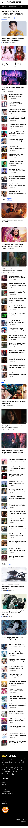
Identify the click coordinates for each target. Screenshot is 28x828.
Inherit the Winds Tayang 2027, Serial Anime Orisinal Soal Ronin (16, 653)
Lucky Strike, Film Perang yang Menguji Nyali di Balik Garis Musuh (17, 322)
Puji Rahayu (5, 590)
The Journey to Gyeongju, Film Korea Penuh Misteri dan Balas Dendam (17, 337)
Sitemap (3, 789)
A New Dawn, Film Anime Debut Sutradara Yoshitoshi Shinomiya (17, 698)
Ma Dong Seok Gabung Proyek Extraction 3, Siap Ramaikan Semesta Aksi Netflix (17, 118)
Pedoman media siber (7, 793)
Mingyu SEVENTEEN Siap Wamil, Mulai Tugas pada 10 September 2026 (17, 170)
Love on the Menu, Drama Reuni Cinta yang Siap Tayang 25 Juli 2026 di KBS (17, 505)
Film (21, 6)
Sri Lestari (4, 248)
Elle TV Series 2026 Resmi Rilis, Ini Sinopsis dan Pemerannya (16, 557)
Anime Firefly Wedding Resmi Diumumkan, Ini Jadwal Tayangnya (17, 728)
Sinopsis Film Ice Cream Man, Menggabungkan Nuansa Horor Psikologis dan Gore (17, 352)
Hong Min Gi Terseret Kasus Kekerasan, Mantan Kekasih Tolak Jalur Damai (17, 111)
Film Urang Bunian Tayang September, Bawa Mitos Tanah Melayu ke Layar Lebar (17, 292)
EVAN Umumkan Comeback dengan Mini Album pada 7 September (17, 178)
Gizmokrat (4, 803)
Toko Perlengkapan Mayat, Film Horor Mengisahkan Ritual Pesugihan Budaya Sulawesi (17, 359)
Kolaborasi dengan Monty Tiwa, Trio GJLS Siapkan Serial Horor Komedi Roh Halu (17, 475)
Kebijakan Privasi (5, 791)
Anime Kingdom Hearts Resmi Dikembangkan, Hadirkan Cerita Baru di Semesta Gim (12, 586)
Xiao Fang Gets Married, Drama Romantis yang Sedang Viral (17, 550)
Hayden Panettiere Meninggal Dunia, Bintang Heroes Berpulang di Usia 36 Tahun (17, 126)
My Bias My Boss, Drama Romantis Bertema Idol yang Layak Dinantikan (17, 490)
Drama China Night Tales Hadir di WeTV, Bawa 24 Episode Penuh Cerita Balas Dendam (13, 452)
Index (2, 788)
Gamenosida (4, 801)
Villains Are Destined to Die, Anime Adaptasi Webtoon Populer (17, 690)
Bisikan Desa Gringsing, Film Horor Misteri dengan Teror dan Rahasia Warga (17, 285)
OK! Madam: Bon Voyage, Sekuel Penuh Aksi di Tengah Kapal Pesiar (17, 329)
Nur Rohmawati (5, 42)
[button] (26, 2)
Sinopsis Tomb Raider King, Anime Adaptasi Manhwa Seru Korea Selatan (17, 646)
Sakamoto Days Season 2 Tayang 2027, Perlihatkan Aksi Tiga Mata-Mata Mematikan (12, 612)
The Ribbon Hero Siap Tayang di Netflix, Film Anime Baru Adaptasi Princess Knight (17, 742)
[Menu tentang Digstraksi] (2, 2)
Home (4, 6)
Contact (3, 786)
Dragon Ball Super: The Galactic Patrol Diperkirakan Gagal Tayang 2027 (17, 675)
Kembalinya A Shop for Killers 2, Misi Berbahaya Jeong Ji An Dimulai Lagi (17, 520)
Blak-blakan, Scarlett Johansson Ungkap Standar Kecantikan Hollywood (17, 193)
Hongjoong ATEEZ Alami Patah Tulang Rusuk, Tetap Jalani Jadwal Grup (17, 133)
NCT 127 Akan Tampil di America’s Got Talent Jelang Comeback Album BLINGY (17, 148)
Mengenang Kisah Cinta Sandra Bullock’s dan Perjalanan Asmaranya (16, 96)
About (3, 782)
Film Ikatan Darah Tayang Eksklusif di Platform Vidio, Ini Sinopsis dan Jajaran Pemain (17, 277)
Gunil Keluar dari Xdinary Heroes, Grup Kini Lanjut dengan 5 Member (16, 141)
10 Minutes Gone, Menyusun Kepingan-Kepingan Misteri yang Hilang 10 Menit (17, 367)
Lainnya (17, 18)
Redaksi (3, 784)
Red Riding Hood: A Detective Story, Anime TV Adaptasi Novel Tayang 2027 (17, 683)
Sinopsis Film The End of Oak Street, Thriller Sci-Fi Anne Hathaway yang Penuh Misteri (17, 344)
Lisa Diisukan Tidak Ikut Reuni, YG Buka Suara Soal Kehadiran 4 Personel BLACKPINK (17, 185)
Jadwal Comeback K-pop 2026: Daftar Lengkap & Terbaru (16, 155)
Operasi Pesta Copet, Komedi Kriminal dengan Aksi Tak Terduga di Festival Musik (17, 300)
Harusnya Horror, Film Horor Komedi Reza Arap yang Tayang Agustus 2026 (17, 315)
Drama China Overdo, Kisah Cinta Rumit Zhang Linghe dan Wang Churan (17, 513)
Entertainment (13, 6)
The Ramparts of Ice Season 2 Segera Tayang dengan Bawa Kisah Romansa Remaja (17, 705)
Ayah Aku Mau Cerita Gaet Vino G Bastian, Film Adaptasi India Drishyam (17, 307)
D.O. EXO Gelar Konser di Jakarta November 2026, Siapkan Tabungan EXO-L (16, 163)
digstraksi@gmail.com (13, 774)
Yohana (4, 91)
